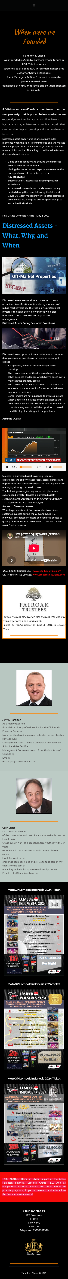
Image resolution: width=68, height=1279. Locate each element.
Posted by (9, 625)
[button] (34, 449)
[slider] (25, 467)
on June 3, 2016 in (44, 625)
